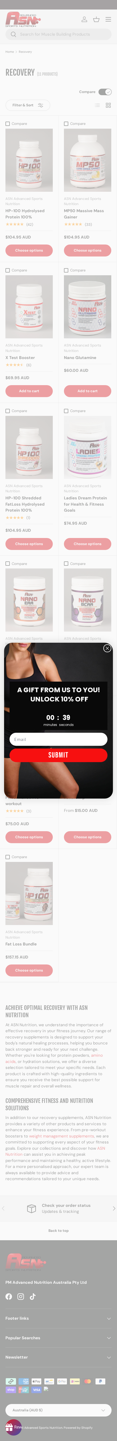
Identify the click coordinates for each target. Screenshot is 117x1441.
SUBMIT (58, 755)
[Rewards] (13, 1427)
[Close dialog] (107, 648)
